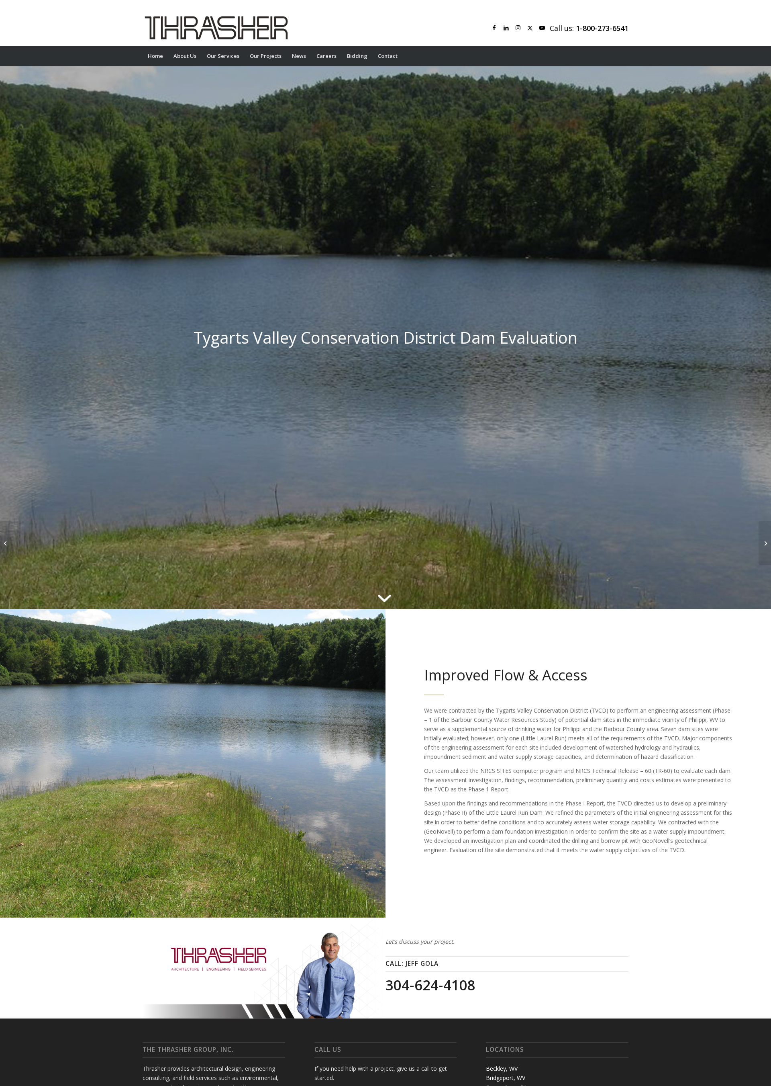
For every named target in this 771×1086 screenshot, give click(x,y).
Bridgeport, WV (505, 1078)
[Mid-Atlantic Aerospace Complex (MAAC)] (6, 543)
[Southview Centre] (765, 543)
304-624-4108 (430, 985)
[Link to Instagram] (518, 28)
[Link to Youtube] (542, 28)
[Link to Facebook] (494, 28)
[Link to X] (530, 28)
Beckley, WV (502, 1068)
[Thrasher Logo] (216, 28)
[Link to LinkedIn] (506, 28)
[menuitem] (155, 56)
